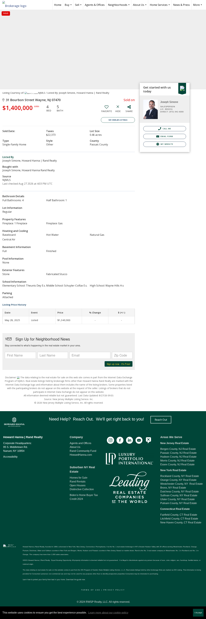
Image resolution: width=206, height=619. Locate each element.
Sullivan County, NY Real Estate (178, 495)
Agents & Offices (95, 5)
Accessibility (10, 456)
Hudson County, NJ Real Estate (178, 456)
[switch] (106, 110)
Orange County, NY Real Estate (178, 480)
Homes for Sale (78, 477)
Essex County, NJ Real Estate (177, 464)
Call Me (166, 128)
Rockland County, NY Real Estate (179, 476)
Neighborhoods (119, 6)
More (198, 6)
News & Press (181, 5)
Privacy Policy (114, 590)
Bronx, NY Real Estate (173, 487)
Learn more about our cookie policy (108, 612)
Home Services (160, 6)
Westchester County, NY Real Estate (181, 483)
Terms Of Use (90, 590)
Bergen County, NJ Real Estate (178, 449)
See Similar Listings (117, 120)
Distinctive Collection (82, 489)
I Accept (198, 612)
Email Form (166, 136)
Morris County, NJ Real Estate (177, 460)
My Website (166, 144)
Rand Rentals (77, 481)
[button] (160, 419)
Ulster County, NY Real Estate (177, 499)
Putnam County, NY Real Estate (178, 503)
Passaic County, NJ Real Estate (178, 452)
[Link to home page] (16, 5)
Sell (78, 6)
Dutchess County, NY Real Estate (179, 491)
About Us (140, 6)
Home (57, 5)
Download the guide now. (75, 579)
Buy (68, 6)
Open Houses (77, 485)
